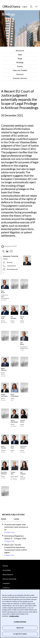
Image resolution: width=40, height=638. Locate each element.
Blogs (20, 59)
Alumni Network (8, 575)
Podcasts (20, 74)
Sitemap (5, 566)
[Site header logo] (16, 6)
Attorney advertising (9, 579)
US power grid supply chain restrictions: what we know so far (16, 527)
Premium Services (20, 78)
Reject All (20, 628)
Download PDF (11, 246)
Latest (16, 519)
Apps (20, 55)
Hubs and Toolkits (20, 70)
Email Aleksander (12, 269)
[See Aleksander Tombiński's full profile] (5, 272)
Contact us (6, 588)
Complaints (6, 583)
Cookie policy (14, 616)
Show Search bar (31, 6)
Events (20, 67)
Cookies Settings (20, 622)
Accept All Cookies (20, 634)
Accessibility (7, 570)
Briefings (20, 63)
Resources (20, 51)
